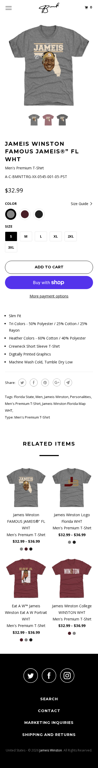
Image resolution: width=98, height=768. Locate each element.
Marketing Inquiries (49, 722)
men (39, 396)
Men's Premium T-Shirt (23, 403)
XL (56, 236)
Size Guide (80, 203)
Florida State (24, 396)
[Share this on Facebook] (33, 382)
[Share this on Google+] (56, 382)
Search (49, 699)
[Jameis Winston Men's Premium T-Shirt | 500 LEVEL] (49, 65)
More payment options (49, 296)
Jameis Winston (56, 396)
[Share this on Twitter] (21, 382)
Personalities (80, 396)
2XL (71, 236)
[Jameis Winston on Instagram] (67, 675)
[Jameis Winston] (49, 8)
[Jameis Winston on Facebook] (49, 675)
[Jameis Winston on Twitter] (30, 675)
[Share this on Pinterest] (44, 382)
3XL (11, 247)
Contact (49, 710)
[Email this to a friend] (67, 382)
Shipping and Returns (49, 734)
